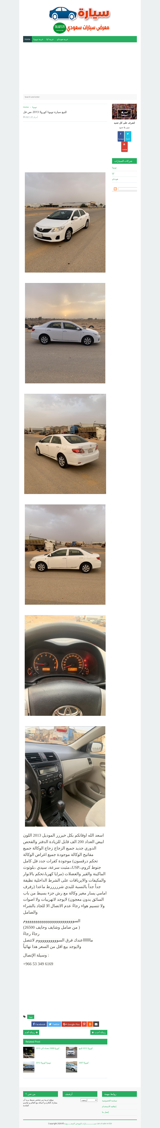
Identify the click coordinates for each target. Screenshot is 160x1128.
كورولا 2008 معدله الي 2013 (47, 1048)
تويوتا (31, 1016)
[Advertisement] (80, 68)
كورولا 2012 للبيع (86, 1048)
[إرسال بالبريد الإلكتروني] (96, 1024)
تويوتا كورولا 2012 (43, 1062)
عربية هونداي (62, 39)
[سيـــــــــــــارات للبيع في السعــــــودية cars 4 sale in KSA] (80, 18)
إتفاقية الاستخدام (109, 1106)
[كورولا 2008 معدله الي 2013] (28, 1052)
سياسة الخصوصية (109, 1100)
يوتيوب (124, 149)
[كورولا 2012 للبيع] (71, 1052)
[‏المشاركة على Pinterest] (84, 1024)
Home (27, 39)
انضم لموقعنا (124, 113)
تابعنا (128, 138)
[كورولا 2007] (71, 1067)
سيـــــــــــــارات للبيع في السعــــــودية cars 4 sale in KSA (88, 1123)
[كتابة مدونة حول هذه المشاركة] (90, 1024)
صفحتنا (121, 138)
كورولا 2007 (84, 1062)
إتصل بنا (105, 1112)
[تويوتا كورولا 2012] (28, 1067)
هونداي (115, 179)
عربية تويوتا (38, 39)
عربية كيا (50, 39)
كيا (113, 173)
